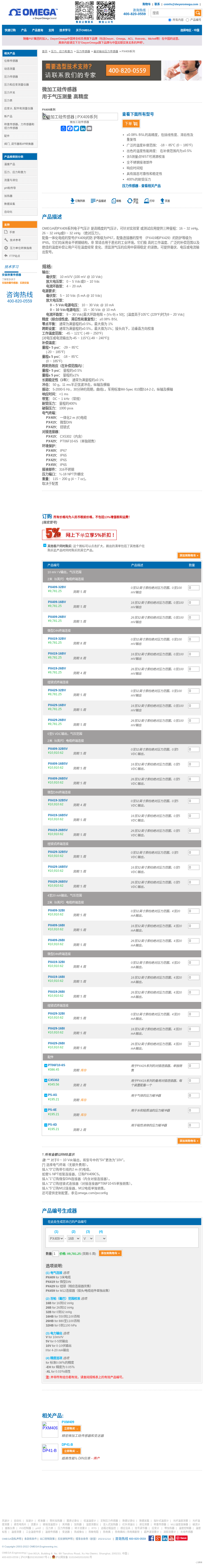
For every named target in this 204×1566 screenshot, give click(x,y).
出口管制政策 (47, 1538)
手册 (12, 232)
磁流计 (196, 1524)
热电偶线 (120, 1532)
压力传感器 (83, 51)
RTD (94, 1528)
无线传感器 (186, 1532)
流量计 (34, 1524)
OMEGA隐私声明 (11, 1538)
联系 (157, 4)
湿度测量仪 (92, 1524)
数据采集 (144, 1520)
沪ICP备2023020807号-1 (35, 1557)
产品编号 (196, 19)
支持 (51, 30)
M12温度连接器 (179, 1524)
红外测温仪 (128, 1524)
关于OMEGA (84, 30)
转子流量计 (81, 1528)
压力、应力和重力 (62, 51)
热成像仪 (79, 1532)
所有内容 (179, 19)
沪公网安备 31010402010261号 (73, 1557)
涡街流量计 (169, 1532)
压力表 (49, 1528)
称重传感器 (160, 1524)
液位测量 (144, 1524)
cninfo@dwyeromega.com (181, 4)
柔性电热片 (20, 1524)
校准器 (41, 1520)
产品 (24, 30)
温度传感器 (51, 1532)
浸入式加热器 (110, 1524)
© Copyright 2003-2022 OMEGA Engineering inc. (30, 1546)
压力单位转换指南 (21, 247)
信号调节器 (141, 1528)
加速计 (29, 1520)
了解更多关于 (15, 281)
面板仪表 (10, 1528)
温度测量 (16, 1532)
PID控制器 (25, 1528)
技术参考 (15, 240)
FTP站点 (14, 255)
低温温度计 (90, 1520)
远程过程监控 (108, 1528)
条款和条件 (30, 1538)
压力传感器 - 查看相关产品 (141, 186)
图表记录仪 (73, 1520)
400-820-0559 (134, 14)
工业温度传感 (33, 1532)
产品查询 (37, 30)
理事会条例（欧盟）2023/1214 (93, 1538)
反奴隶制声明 (65, 1538)
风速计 (5, 1520)
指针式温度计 (161, 1520)
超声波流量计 (151, 1532)
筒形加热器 (56, 1520)
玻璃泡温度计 (50, 1524)
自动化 (17, 1520)
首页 (45, 51)
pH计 (38, 1528)
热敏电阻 (94, 1532)
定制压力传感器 (109, 1520)
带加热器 (169, 1528)
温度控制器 (185, 1528)
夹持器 (66, 1524)
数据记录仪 (128, 1520)
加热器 (78, 1524)
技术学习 (64, 30)
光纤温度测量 (180, 1520)
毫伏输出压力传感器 (106, 51)
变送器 (66, 1532)
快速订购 (10, 30)
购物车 (147, 4)
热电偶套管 (133, 1532)
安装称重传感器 (11, 274)
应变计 (155, 1528)
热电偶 (106, 1532)
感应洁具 (125, 1528)
